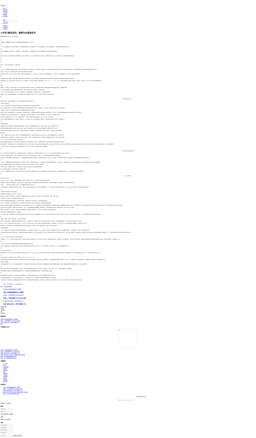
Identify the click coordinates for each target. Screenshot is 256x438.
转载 (10, 286)
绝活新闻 (5, 27)
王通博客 (5, 376)
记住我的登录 (5, 414)
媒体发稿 (5, 16)
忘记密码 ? (11, 414)
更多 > (2, 324)
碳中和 (4, 378)
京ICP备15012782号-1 (141, 396)
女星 (5, 286)
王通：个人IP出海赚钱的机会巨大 (8, 358)
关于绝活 (5, 13)
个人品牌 (5, 363)
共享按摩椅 (6, 367)
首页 (4, 8)
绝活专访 (5, 9)
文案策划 (5, 373)
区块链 (4, 368)
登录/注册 (5, 23)
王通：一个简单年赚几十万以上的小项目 (14, 298)
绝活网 (2, 306)
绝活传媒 (5, 379)
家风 (4, 371)
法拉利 (7, 286)
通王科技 (5, 381)
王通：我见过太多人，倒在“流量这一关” (14, 304)
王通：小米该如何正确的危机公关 (9, 356)
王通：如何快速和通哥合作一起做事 (13, 292)
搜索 (4, 20)
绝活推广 (5, 14)
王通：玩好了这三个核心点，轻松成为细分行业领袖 (13, 354)
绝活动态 (5, 11)
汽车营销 (5, 375)
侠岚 (4, 365)
